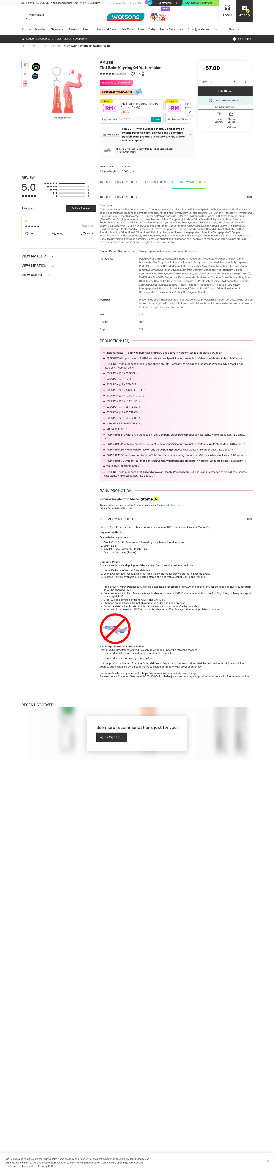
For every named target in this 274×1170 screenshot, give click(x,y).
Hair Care (127, 29)
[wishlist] (133, 73)
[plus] (245, 82)
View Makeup (34, 256)
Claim (156, 119)
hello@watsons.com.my (178, 676)
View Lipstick (34, 266)
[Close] (268, 1161)
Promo (26, 29)
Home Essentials (171, 29)
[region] (137, 1161)
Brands (234, 29)
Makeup (73, 29)
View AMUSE (32, 275)
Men (141, 29)
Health (87, 29)
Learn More (177, 505)
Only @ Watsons (199, 29)
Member (41, 29)
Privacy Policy (47, 1166)
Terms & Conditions (126, 152)
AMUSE (106, 62)
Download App (118, 3)
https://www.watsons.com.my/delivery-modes (172, 606)
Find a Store (136, 3)
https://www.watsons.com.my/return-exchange (169, 673)
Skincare (57, 29)
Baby (152, 29)
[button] (244, 11)
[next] (216, 29)
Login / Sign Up (109, 737)
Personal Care (106, 29)
